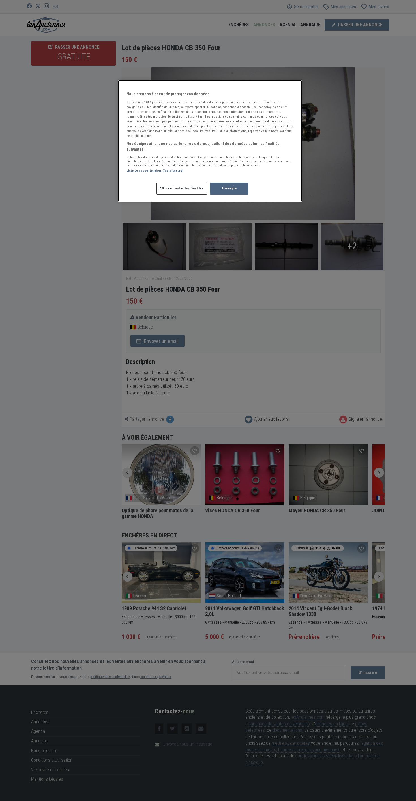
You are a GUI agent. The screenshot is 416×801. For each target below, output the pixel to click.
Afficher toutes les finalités (182, 188)
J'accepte (229, 188)
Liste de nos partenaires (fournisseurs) (154, 170)
